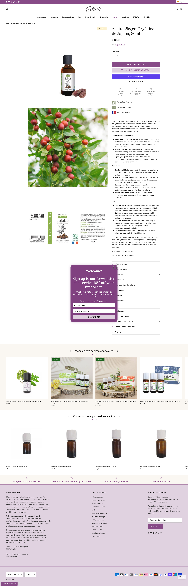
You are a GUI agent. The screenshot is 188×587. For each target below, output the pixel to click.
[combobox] (93, 311)
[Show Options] (113, 311)
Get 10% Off (94, 317)
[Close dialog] (115, 267)
